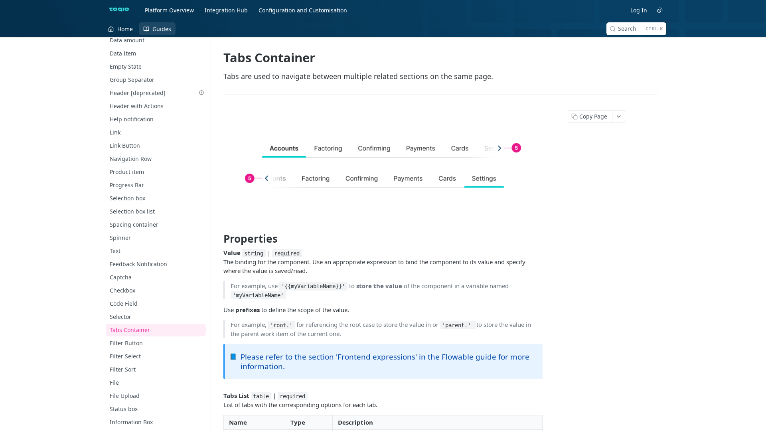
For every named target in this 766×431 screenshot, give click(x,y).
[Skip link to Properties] (218, 238)
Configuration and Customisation (303, 10)
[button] (383, 163)
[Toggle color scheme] (659, 10)
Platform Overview (169, 10)
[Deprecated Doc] (201, 92)
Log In (638, 10)
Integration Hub (226, 10)
